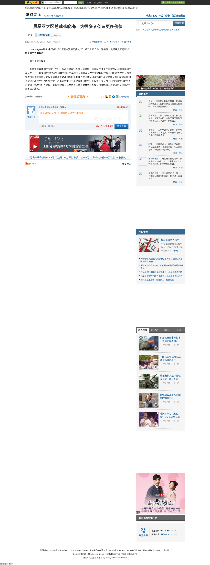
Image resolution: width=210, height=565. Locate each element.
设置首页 (44, 550)
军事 (37, 8)
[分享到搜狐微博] (106, 96)
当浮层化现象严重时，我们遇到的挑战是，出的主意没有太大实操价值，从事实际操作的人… (165, 104)
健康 (108, 8)
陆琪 (150, 144)
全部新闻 (156, 550)
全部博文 (166, 550)
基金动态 (59, 16)
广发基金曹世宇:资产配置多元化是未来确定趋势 (161, 276)
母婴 (119, 8)
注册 (89, 2)
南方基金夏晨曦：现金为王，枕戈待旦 (157, 280)
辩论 (53, 126)
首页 (27, 8)
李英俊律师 (153, 158)
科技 (86, 8)
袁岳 (150, 101)
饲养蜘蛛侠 (156, 30)
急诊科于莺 (153, 173)
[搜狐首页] (32, 2)
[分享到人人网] (113, 96)
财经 (76, 8)
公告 (167, 15)
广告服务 (84, 550)
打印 (109, 42)
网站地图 (147, 550)
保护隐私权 (114, 550)
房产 (97, 8)
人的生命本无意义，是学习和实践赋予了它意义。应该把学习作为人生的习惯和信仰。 (165, 132)
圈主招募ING (122, 107)
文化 (43, 8)
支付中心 (65, 550)
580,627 (166, 383)
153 (177, 345)
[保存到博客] (124, 97)
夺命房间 (165, 30)
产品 (161, 15)
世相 (81, 8)
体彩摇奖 (121, 157)
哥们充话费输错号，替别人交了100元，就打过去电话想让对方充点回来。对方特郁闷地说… (165, 161)
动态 (148, 15)
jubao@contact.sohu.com (116, 557)
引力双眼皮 (174, 30)
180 (177, 383)
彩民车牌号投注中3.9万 (42, 157)
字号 (117, 42)
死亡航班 (146, 30)
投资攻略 (49, 16)
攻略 (154, 15)
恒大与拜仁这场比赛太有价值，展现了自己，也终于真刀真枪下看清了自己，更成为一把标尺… (165, 118)
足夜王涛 (152, 115)
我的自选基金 (178, 15)
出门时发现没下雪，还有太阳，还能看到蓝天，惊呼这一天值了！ (165, 176)
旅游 (124, 8)
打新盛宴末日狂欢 (170, 239)
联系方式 (103, 550)
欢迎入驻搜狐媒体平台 (174, 2)
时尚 (103, 8)
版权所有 (133, 554)
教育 (113, 8)
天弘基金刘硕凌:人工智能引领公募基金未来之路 (161, 272)
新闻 (32, 8)
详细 (175, 250)
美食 (130, 8)
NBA (59, 8)
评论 (181, 110)
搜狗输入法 (55, 550)
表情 (44, 126)
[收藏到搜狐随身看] (117, 96)
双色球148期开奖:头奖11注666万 (72, 157)
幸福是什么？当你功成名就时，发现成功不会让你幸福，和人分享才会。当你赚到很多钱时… (165, 147)
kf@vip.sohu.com (169, 534)
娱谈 (70, 8)
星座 (135, 8)
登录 (29, 117)
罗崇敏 (151, 130)
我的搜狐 (98, 2)
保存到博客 (126, 42)
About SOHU (126, 550)
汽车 (92, 8)
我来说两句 (49, 35)
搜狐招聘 (75, 550)
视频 (65, 8)
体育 (54, 8)
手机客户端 (97, 42)
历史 (48, 8)
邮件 (107, 2)
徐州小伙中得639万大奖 (103, 157)
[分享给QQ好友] (110, 96)
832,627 (166, 345)
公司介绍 (137, 550)
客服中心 (94, 550)
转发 (175, 110)
